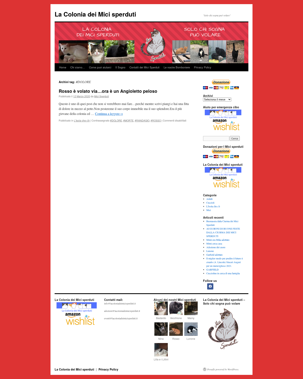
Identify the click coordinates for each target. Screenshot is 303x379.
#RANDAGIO (142, 120)
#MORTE (128, 120)
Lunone (210, 251)
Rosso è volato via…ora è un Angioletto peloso (108, 91)
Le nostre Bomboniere (177, 67)
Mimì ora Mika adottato (217, 239)
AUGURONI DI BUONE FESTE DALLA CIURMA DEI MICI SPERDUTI (223, 232)
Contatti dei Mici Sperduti (144, 67)
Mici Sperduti (101, 96)
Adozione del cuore (215, 247)
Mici (208, 210)
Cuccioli (210, 202)
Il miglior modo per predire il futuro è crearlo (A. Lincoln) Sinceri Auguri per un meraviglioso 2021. (224, 262)
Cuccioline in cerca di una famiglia (223, 273)
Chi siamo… (77, 67)
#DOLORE (116, 120)
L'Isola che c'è (82, 120)
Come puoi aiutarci (100, 67)
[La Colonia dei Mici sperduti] (77, 326)
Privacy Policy (202, 67)
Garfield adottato (214, 254)
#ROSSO (156, 120)
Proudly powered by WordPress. (223, 369)
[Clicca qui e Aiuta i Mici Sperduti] (223, 178)
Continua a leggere (109, 113)
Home (62, 67)
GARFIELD (212, 269)
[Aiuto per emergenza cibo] (223, 120)
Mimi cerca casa (214, 243)
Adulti (209, 198)
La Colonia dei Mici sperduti (95, 14)
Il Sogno (120, 67)
